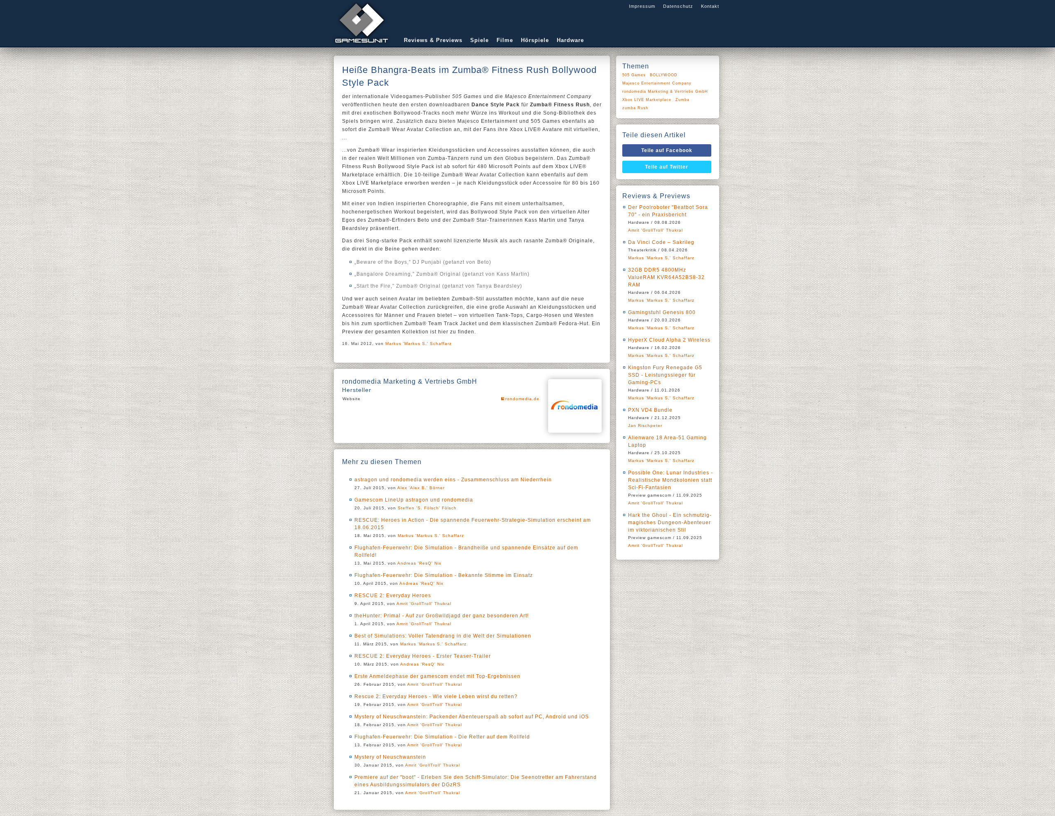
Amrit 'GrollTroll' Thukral (423, 603)
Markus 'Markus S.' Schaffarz (418, 343)
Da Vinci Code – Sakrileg (661, 242)
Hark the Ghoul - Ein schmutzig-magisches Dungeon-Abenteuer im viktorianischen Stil (670, 522)
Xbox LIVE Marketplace (646, 100)
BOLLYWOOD (664, 75)
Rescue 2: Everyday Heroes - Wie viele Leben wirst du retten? (436, 696)
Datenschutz (678, 6)
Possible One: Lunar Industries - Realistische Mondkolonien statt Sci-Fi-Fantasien (670, 480)
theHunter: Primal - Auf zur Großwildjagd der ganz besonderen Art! (441, 616)
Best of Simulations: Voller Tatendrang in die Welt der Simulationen (442, 636)
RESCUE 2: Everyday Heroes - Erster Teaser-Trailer (422, 656)
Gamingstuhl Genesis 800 (662, 312)
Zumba (682, 100)
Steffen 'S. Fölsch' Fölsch (427, 508)
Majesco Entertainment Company (657, 83)
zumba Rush (635, 108)
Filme (505, 40)
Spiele (479, 40)
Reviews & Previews (433, 40)
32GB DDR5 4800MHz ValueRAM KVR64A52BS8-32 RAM (666, 277)
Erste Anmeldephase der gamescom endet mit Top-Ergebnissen (437, 676)
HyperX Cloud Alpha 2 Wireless (669, 340)
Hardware (570, 40)
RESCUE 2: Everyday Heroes (392, 595)
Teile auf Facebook (666, 150)
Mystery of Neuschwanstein (390, 757)
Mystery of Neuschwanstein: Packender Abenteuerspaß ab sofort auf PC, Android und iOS (471, 717)
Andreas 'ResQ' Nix (419, 563)
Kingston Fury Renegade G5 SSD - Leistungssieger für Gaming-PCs (665, 375)
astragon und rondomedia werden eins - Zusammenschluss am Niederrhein (453, 480)
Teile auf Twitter (666, 167)
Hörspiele (535, 40)
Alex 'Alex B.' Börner (421, 487)
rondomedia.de (522, 398)
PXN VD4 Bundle (650, 410)
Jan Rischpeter (645, 425)
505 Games (634, 75)
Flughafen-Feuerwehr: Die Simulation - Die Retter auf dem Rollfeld (442, 737)
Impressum (642, 6)
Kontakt (710, 6)
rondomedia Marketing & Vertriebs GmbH (665, 91)
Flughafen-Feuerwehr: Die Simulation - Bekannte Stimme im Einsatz (443, 575)
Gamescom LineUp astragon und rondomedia (413, 500)
